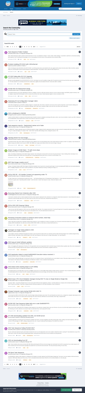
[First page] (5, 47)
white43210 (10, 139)
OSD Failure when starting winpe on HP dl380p (23, 267)
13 (31, 46)
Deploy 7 (24, 65)
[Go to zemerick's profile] (5, 255)
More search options (75, 38)
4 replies (20, 212)
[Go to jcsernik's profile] (5, 340)
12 (28, 46)
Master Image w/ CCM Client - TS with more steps (24, 150)
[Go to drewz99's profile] (5, 52)
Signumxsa (10, 65)
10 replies (20, 225)
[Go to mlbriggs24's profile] (5, 113)
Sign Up (78, 3)
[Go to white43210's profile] (5, 138)
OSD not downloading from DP (17, 340)
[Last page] (37, 47)
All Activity (5, 12)
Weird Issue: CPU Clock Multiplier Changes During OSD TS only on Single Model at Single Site (37, 279)
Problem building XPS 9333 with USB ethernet (23, 64)
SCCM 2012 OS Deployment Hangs (19, 88)
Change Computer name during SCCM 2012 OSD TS (24, 291)
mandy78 (10, 176)
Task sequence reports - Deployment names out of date (26, 125)
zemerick (10, 256)
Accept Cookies (66, 389)
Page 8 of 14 (42, 46)
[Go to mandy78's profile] (5, 175)
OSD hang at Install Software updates (20, 242)
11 (26, 46)
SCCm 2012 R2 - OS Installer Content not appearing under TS (27, 174)
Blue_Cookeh (11, 163)
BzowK (9, 280)
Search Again (76, 34)
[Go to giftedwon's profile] (5, 230)
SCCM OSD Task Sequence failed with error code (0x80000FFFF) (28, 303)
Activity (11, 8)
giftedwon (10, 231)
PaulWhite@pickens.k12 (13, 194)
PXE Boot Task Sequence (16, 352)
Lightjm (9, 292)
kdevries (10, 305)
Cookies (47, 383)
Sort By (78, 46)
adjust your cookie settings (43, 389)
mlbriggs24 (10, 114)
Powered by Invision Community (42, 385)
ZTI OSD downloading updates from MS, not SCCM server (26, 316)
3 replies (20, 83)
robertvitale (10, 102)
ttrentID (9, 151)
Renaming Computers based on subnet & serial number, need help (29, 217)
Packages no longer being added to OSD (21, 230)
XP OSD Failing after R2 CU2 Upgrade (20, 76)
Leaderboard (18, 8)
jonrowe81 (10, 219)
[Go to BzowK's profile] (5, 279)
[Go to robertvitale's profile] (5, 101)
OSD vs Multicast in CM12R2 (17, 113)
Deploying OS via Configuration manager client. (23, 101)
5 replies (21, 145)
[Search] (80, 9)
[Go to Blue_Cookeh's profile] (5, 163)
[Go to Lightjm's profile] (5, 291)
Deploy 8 (25, 102)
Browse (5, 8)
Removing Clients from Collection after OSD (22, 193)
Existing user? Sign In (69, 3)
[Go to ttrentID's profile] (5, 150)
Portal (24, 8)
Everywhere (75, 8)
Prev (8, 46)
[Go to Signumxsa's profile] (5, 64)
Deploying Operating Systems (29, 114)
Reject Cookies (77, 389)
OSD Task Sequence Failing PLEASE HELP (21, 328)
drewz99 (10, 53)
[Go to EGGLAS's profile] (5, 242)
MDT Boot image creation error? (18, 162)
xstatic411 (10, 77)
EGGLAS (10, 243)
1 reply (20, 59)
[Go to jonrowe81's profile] (5, 218)
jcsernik (9, 341)
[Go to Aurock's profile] (5, 316)
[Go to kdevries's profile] (5, 304)
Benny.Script (11, 206)
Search (11, 12)
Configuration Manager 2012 (26, 53)
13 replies (21, 96)
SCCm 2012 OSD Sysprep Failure (18, 205)
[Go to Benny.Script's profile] (5, 206)
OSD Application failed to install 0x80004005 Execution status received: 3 (31, 254)
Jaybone (10, 127)
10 (24, 46)
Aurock (9, 317)
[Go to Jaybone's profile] (5, 126)
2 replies (21, 71)
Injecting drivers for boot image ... (18, 138)
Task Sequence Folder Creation (18, 52)
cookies (11, 389)
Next (34, 46)
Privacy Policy (41, 383)
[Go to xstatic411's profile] (5, 77)
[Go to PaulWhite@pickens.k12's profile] (5, 193)
